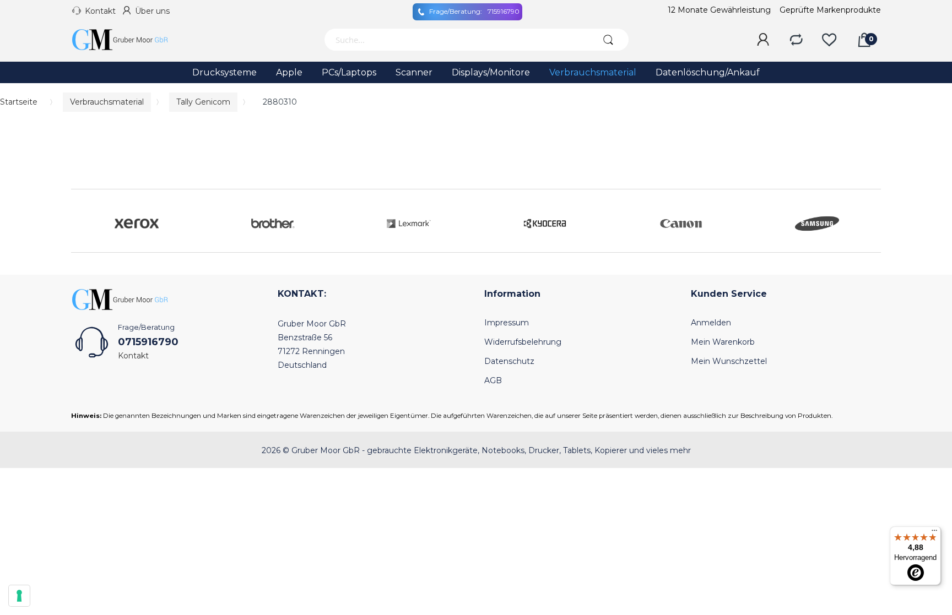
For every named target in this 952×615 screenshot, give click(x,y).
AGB (493, 380)
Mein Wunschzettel (729, 361)
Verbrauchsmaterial (107, 102)
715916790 (474, 11)
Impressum (506, 323)
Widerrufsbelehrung (522, 342)
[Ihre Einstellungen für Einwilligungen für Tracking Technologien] (19, 595)
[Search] (608, 40)
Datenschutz (509, 361)
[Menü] (934, 533)
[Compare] (796, 40)
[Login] (763, 40)
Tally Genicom (203, 102)
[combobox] (455, 40)
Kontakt (100, 11)
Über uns (152, 11)
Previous (82, 220)
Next (869, 220)
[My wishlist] (829, 40)
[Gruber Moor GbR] (129, 39)
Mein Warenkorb (723, 342)
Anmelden (711, 323)
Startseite (18, 102)
